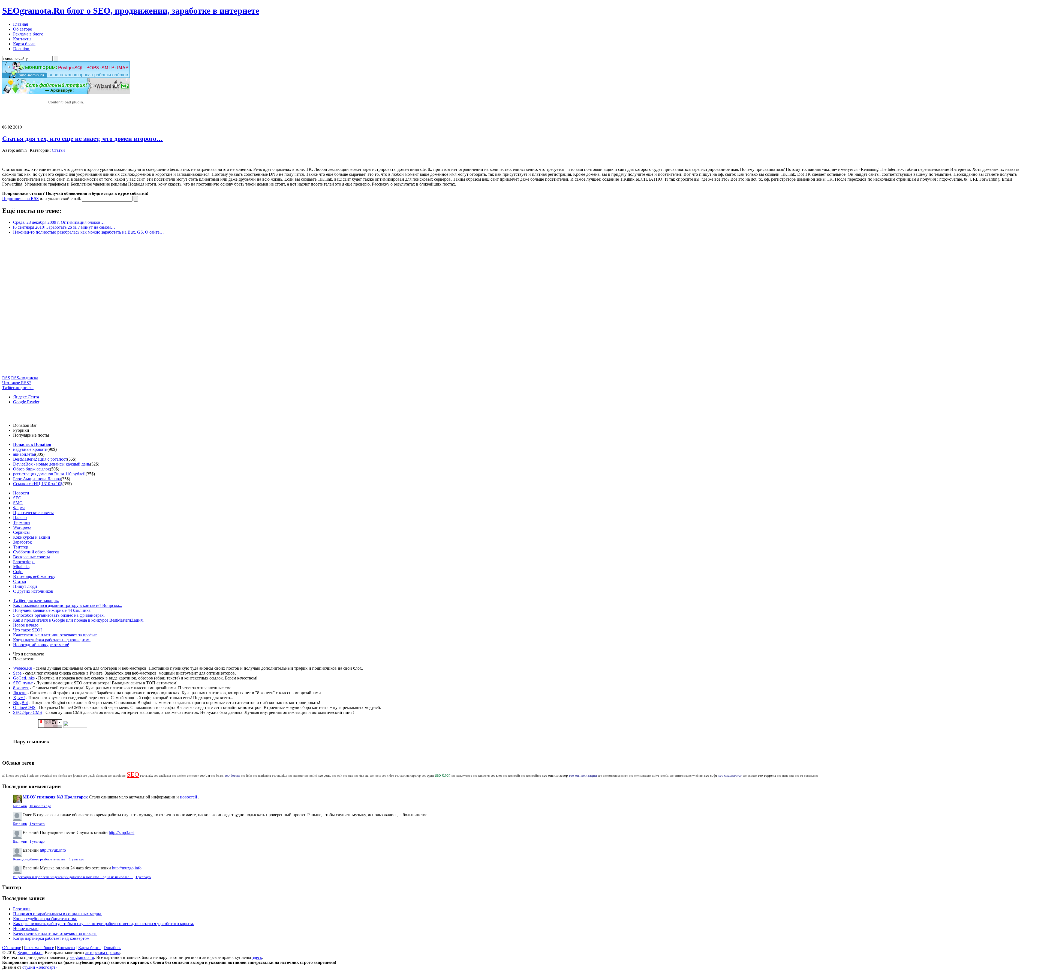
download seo (48, 775)
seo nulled (311, 775)
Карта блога (89, 947)
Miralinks (21, 566)
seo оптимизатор (555, 775)
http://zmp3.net (121, 832)
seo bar (205, 775)
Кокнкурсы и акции (31, 537)
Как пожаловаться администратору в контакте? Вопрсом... (67, 605)
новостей (188, 797)
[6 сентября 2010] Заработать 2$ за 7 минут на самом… (64, 227)
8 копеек (21, 687)
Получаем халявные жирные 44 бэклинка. (52, 610)
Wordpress (22, 527)
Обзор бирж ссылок (31, 469)
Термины (21, 522)
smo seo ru (796, 775)
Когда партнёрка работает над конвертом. (52, 639)
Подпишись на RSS (20, 198)
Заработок (22, 542)
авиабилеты (24, 454)
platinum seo (104, 775)
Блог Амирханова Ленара (37, 478)
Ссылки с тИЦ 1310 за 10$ (37, 483)
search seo (119, 775)
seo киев (496, 775)
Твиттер (20, 547)
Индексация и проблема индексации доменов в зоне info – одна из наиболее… (73, 877)
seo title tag (361, 775)
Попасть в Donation (32, 444)
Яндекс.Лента (26, 397)
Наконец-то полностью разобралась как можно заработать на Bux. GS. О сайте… (88, 232)
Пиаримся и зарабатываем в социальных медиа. (57, 913)
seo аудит (428, 775)
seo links (246, 775)
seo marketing (262, 775)
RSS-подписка (24, 377)
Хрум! (19, 697)
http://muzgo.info (127, 868)
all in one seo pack (14, 775)
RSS (6, 377)
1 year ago (37, 824)
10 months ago (40, 806)
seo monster (295, 775)
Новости (21, 493)
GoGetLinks (24, 678)
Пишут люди (25, 586)
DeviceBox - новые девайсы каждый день (51, 464)
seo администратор (408, 775)
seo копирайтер (531, 775)
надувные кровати (30, 449)
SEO (17, 498)
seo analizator (162, 775)
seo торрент (767, 775)
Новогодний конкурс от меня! (41, 644)
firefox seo (65, 775)
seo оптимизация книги (613, 775)
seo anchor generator (185, 775)
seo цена (782, 775)
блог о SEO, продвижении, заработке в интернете (130, 11)
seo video (388, 775)
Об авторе (11, 947)
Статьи (58, 150)
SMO (18, 502)
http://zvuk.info (53, 850)
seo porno (324, 775)
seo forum (232, 775)
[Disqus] (523, 307)
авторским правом (102, 952)
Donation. (112, 947)
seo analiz (146, 775)
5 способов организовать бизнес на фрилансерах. (59, 615)
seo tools (375, 775)
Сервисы (21, 532)
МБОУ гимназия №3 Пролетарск (55, 797)
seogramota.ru (82, 957)
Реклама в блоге (39, 947)
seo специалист (730, 775)
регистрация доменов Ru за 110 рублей (49, 474)
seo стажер (750, 775)
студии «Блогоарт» (40, 967)
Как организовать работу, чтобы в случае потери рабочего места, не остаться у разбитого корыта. (103, 923)
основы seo (811, 775)
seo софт (710, 775)
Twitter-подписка (18, 387)
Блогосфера (24, 561)
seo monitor (279, 775)
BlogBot (20, 702)
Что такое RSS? (16, 382)
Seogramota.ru (30, 952)
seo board (217, 775)
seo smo (348, 775)
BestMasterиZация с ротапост (40, 459)
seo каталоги (481, 775)
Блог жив (20, 806)
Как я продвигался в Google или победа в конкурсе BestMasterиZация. (78, 620)
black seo (33, 775)
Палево (20, 517)
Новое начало (25, 625)
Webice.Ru (22, 668)
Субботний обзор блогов (36, 552)
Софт (18, 571)
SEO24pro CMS (27, 712)
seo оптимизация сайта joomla (649, 775)
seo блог (442, 775)
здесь (257, 957)
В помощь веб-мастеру (34, 576)
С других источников (33, 591)
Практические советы (33, 512)
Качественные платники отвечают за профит (55, 635)
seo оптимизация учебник (686, 775)
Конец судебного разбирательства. (39, 859)
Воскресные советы (31, 556)
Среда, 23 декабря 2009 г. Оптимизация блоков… (59, 222)
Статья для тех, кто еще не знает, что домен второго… (82, 138)
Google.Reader (26, 401)
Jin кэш (19, 692)
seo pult (337, 775)
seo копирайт (511, 775)
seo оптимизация (583, 775)
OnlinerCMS (24, 707)
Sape (17, 673)
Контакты (66, 947)
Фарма (19, 507)
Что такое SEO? (27, 630)
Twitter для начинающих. (36, 600)
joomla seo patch (84, 775)
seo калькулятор (462, 775)
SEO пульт (23, 683)
